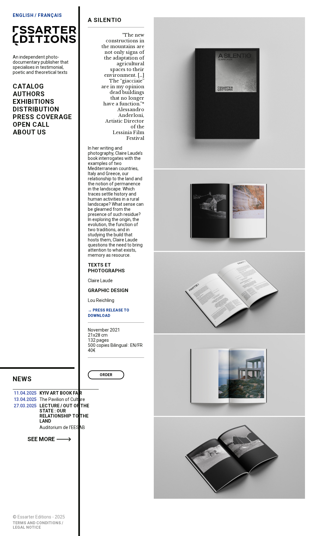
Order (106, 375)
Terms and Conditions (37, 523)
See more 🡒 (49, 439)
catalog (28, 86)
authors (29, 94)
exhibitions (33, 101)
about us (29, 132)
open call (31, 124)
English (23, 15)
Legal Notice (27, 527)
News (22, 379)
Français (50, 15)
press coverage (42, 117)
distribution (36, 109)
